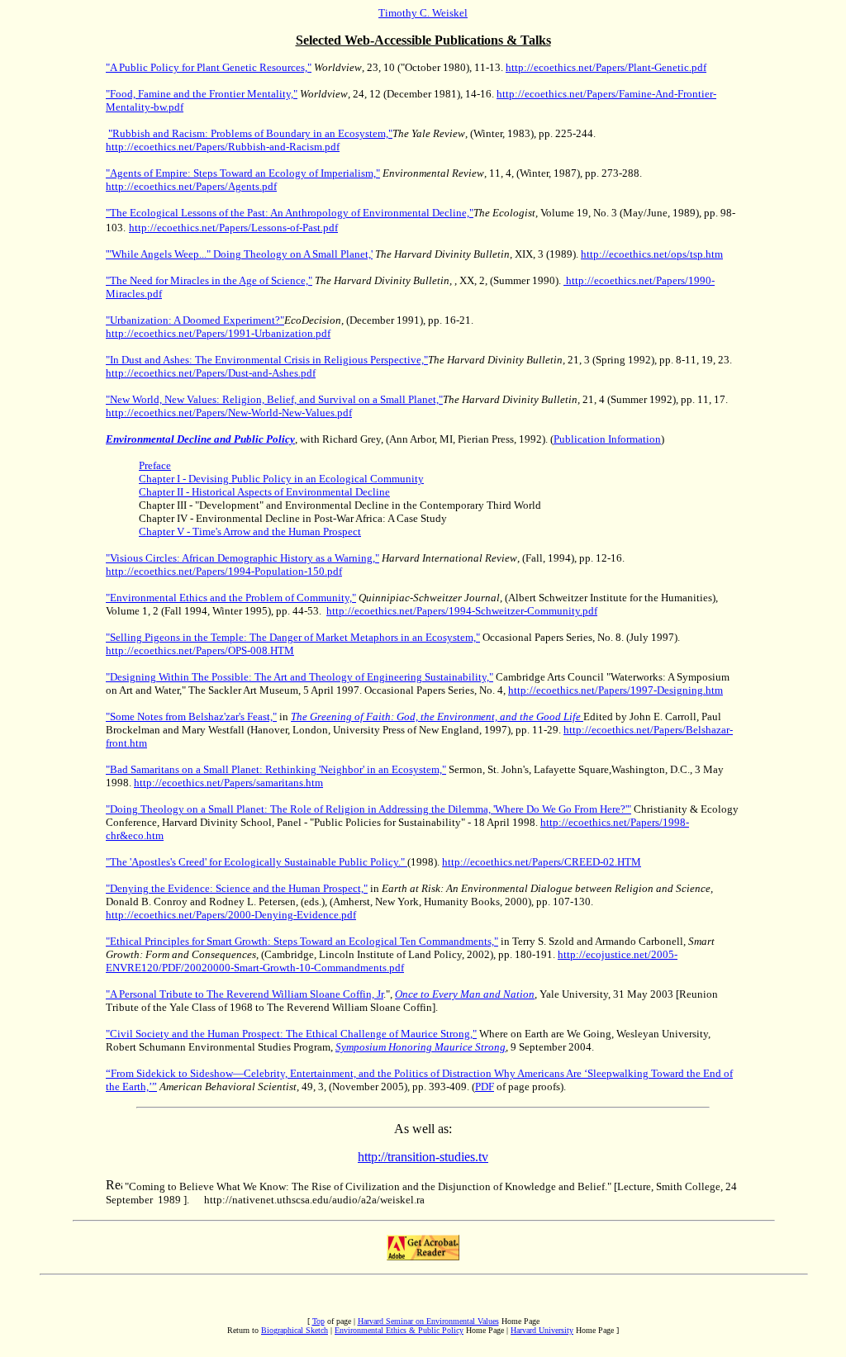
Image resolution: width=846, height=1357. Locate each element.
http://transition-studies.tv (423, 1157)
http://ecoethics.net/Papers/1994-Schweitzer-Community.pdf (461, 611)
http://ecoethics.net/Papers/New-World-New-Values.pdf (229, 412)
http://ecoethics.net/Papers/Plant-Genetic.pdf (606, 67)
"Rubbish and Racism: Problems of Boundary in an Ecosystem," (250, 133)
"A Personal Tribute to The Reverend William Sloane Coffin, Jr (244, 994)
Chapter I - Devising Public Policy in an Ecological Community (281, 478)
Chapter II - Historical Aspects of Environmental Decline (264, 492)
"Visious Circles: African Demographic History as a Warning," (242, 558)
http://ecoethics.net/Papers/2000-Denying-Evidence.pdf (231, 915)
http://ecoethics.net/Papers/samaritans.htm (228, 782)
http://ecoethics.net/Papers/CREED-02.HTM (541, 862)
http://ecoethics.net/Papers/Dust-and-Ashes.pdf (211, 373)
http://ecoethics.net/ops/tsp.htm (652, 254)
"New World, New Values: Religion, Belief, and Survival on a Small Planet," (274, 399)
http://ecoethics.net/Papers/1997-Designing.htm (615, 690)
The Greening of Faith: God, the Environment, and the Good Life (436, 716)
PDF (484, 1086)
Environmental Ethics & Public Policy (399, 1330)
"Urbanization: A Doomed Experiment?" (195, 320)
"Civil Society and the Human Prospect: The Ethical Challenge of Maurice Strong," (291, 1033)
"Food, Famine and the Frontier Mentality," (201, 94)
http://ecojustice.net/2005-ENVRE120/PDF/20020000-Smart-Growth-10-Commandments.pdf (391, 961)
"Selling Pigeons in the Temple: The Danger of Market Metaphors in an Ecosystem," (293, 637)
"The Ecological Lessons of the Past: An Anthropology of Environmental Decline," (289, 212)
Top (318, 1321)
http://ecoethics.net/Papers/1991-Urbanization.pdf (218, 333)
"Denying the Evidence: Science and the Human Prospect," (237, 888)
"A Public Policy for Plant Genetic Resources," (208, 67)
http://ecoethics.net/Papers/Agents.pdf (191, 186)
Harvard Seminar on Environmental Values (428, 1321)
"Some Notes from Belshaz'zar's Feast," (191, 716)
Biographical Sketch (294, 1330)
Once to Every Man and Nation (465, 994)
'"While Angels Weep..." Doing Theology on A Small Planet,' (239, 254)
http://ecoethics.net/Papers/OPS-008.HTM (200, 650)
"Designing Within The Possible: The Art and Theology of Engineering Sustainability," (299, 677)
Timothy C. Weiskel (423, 13)
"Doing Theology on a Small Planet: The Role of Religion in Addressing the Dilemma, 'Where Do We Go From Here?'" (368, 809)
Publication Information (607, 439)
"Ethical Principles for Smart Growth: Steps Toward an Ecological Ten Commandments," (302, 941)
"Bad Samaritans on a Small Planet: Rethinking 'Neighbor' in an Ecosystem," (276, 769)
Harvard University (542, 1330)
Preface (155, 465)
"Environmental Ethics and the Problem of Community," (231, 597)
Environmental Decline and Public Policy (200, 439)
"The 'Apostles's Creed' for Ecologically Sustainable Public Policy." (256, 862)
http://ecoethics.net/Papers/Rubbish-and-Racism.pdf (223, 146)
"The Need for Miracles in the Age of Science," (209, 280)
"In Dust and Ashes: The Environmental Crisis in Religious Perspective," (267, 359)
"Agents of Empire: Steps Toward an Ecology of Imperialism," (243, 173)
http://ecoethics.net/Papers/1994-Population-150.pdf (224, 571)
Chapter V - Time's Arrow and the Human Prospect (250, 531)
